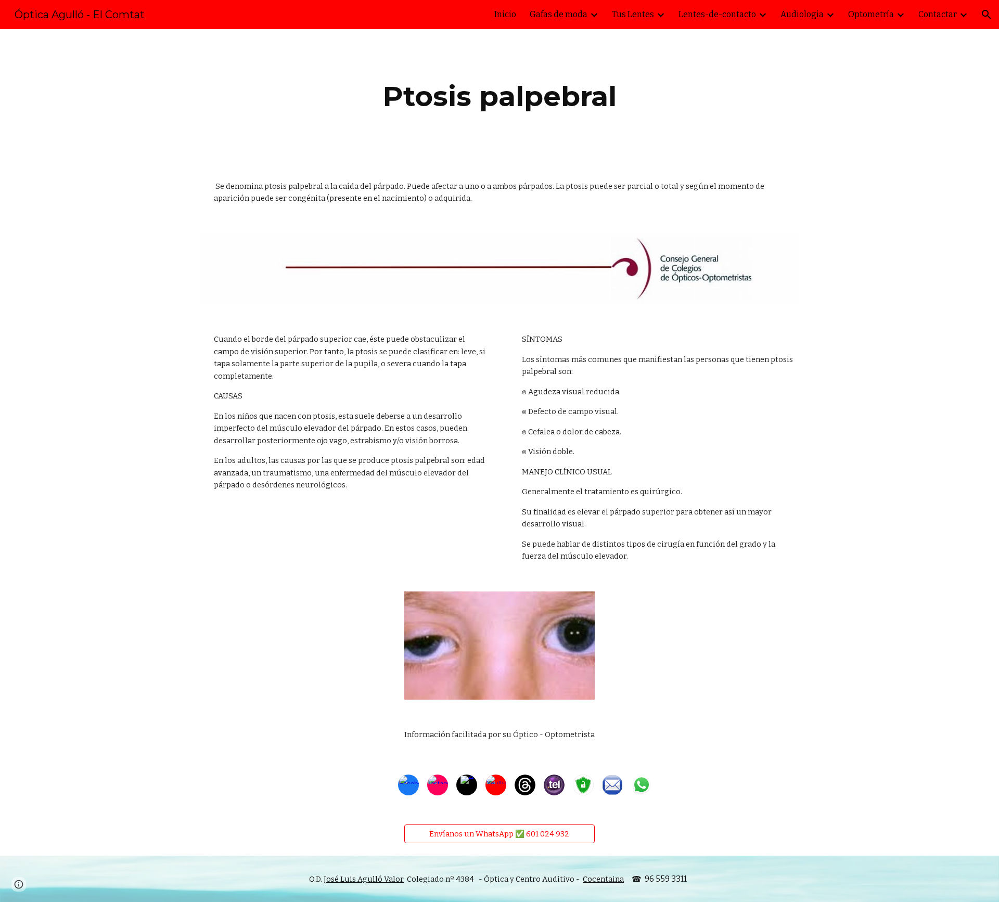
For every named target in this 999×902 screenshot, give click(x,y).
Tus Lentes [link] (633, 14)
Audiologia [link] (802, 14)
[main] (499, 96)
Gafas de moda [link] (558, 14)
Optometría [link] (871, 14)
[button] (986, 14)
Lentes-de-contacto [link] (717, 14)
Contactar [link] (937, 14)
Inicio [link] (505, 14)
